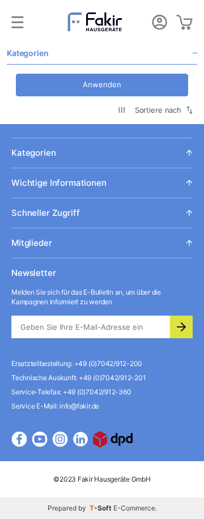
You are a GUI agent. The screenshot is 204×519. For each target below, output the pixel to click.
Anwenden (102, 84)
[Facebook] (19, 439)
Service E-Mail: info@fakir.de (55, 406)
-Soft (101, 508)
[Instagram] (60, 439)
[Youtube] (40, 439)
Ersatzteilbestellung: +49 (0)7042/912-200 (76, 363)
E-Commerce (134, 508)
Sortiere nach (158, 109)
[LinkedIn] (80, 439)
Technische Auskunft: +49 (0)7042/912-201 (78, 377)
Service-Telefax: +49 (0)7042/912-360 (71, 392)
